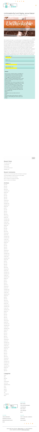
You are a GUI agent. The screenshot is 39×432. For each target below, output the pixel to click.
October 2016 (6, 292)
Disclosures (23, 420)
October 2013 (6, 345)
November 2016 (6, 290)
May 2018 (5, 264)
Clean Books (23, 407)
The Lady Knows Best (7, 163)
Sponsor (5, 389)
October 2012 (6, 364)
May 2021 (5, 211)
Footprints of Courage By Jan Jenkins (13, 178)
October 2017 (6, 275)
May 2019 (5, 247)
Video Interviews (6, 416)
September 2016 (6, 294)
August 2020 (6, 225)
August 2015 (6, 311)
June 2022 (5, 195)
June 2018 (5, 262)
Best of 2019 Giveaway (12, 180)
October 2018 (6, 256)
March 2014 (6, 337)
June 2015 (5, 314)
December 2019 (6, 236)
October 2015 (6, 308)
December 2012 (6, 361)
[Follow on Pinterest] (21, 1)
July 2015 (5, 312)
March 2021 (6, 214)
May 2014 (5, 334)
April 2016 (5, 298)
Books (5, 379)
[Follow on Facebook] (15, 1)
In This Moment (6, 164)
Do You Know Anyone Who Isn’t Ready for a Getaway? (18, 173)
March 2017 (6, 284)
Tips (4, 392)
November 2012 (6, 362)
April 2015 (5, 317)
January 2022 (6, 201)
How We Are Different (25, 405)
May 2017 (5, 283)
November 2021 (6, 203)
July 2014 (5, 331)
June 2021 (5, 209)
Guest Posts (6, 383)
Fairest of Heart (6, 166)
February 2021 (6, 215)
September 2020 (6, 223)
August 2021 (6, 206)
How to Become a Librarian (26, 416)
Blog (4, 376)
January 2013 (6, 359)
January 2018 (6, 270)
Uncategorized (6, 393)
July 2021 (5, 208)
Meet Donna (22, 403)
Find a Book (22, 408)
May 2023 (5, 186)
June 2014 (5, 333)
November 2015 (6, 306)
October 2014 (6, 326)
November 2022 (6, 190)
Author (5, 375)
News (5, 386)
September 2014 (6, 328)
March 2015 (6, 319)
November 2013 (6, 344)
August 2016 (6, 295)
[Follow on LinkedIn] (19, 1)
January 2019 (6, 251)
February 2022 (6, 200)
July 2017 (5, 280)
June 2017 (5, 281)
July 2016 (5, 297)
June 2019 (5, 245)
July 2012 (5, 369)
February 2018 (6, 269)
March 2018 (6, 267)
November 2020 (6, 220)
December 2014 (6, 323)
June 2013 (5, 351)
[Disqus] (19, 114)
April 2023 (5, 187)
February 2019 (6, 250)
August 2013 (6, 348)
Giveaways (22, 418)
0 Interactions (25, 15)
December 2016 (6, 289)
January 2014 (6, 340)
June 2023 (5, 184)
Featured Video (6, 381)
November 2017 (6, 273)
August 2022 (6, 192)
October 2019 (6, 239)
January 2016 (6, 303)
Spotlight (5, 390)
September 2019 (6, 240)
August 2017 (6, 278)
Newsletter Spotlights (7, 420)
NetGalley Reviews (7, 384)
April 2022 (5, 198)
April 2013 (5, 355)
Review (5, 387)
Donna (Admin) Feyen (8, 15)
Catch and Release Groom (8, 167)
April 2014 (5, 336)
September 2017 (6, 276)
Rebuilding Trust (6, 169)
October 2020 (6, 222)
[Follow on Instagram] (17, 1)
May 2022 (5, 197)
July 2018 (5, 261)
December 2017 (6, 272)
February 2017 (6, 286)
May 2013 (5, 353)
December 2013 (6, 342)
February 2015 (6, 320)
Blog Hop (5, 378)
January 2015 (6, 322)
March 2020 (6, 231)
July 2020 (5, 226)
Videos (5, 395)
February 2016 (6, 301)
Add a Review (23, 410)
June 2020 (5, 228)
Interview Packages (7, 418)
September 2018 (6, 258)
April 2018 (5, 265)
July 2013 (5, 350)
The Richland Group (25, 429)
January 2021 (6, 217)
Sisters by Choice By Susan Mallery (18, 175)
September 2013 (6, 347)
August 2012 (6, 367)
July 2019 (5, 244)
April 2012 (5, 370)
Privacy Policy (21, 428)
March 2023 (6, 189)
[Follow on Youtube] (23, 1)
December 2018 (6, 253)
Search (33, 158)
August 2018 (6, 259)
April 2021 (5, 212)
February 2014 (6, 339)
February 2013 (6, 358)
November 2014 (6, 325)
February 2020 (6, 233)
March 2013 (6, 356)
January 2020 (6, 234)
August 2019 (6, 242)
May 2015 (5, 315)
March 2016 (6, 300)
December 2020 (6, 219)
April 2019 (5, 248)
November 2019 (6, 237)
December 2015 (6, 305)
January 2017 (6, 287)
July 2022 (5, 194)
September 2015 (6, 309)
